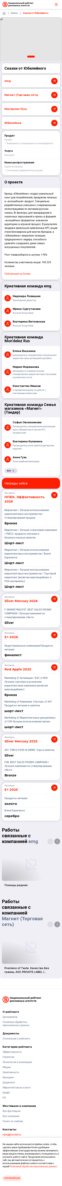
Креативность (11, 1072)
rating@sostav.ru (12, 1134)
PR (4, 1097)
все (9, 470)
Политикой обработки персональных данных (33, 1166)
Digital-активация (13, 166)
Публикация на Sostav (17, 273)
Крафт (6, 1092)
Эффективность (12, 1051)
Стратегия (8, 1057)
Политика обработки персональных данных (16, 1024)
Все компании (11, 1116)
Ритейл (8, 139)
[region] (31, 40)
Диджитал (9, 1082)
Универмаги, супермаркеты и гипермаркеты (30, 143)
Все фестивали (11, 1111)
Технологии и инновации (17, 1062)
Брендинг (9, 155)
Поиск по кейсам (13, 1121)
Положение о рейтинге (16, 1038)
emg (33, 841)
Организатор (10, 1016)
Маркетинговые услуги (16, 1087)
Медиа (6, 1067)
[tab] (31, 57)
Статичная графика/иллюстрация (25, 170)
